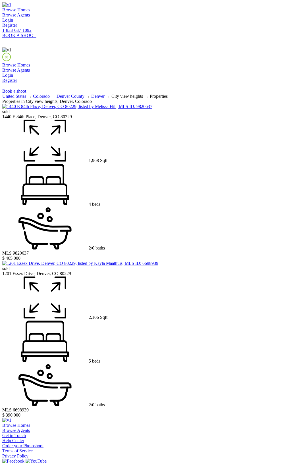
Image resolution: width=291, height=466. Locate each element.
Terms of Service (17, 450)
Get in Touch (14, 435)
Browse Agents (16, 15)
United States (14, 96)
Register (9, 25)
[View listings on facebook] (13, 461)
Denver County (70, 96)
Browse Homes (16, 9)
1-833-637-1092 (17, 30)
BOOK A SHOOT (19, 35)
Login (7, 20)
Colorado (41, 96)
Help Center (13, 440)
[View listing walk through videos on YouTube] (36, 461)
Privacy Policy (15, 455)
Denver (98, 96)
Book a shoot (14, 91)
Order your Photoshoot (22, 445)
